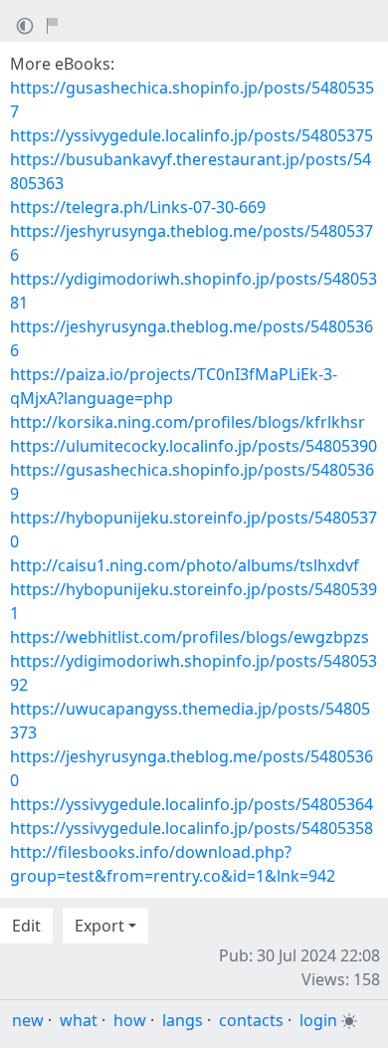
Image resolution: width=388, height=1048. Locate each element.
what (78, 1020)
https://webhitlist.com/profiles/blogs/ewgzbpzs (189, 637)
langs (182, 1020)
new (28, 1020)
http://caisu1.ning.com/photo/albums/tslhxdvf (184, 565)
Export (99, 926)
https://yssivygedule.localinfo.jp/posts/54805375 (191, 135)
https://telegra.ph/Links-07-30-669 (138, 207)
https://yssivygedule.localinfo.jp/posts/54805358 (191, 828)
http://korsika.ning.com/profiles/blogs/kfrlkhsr (187, 422)
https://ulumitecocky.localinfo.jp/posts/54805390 (193, 446)
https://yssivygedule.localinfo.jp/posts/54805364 (191, 804)
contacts (251, 1020)
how (129, 1020)
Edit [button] (26, 926)
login (318, 1020)
